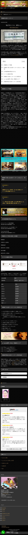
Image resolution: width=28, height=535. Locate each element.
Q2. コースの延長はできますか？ (8, 348)
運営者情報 (4, 526)
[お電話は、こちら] (3, 532)
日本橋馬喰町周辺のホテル (10, 71)
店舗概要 (3, 509)
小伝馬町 (17, 360)
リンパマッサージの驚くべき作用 (8, 460)
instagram (3, 518)
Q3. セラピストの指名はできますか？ (9, 349)
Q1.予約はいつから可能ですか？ (8, 347)
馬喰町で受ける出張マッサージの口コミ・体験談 (14, 68)
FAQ (2, 468)
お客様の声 (4, 465)
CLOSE (23, 61)
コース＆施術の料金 (8, 74)
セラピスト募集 (4, 457)
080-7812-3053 (5, 493)
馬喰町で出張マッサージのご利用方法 (12, 76)
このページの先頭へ (15, 532)
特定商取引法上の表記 (6, 513)
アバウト (3, 511)
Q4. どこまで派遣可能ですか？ (8, 351)
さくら (5, 398)
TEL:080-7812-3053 (5, 527)
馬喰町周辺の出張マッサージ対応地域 (12, 81)
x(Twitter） (4, 520)
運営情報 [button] (5, 377)
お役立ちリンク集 (5, 463)
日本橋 (13, 361)
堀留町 (13, 364)
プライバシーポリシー (6, 515)
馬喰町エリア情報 (8, 65)
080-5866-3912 (14, 27)
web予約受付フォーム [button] (7, 373)
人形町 (12, 363)
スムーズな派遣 (15, 54)
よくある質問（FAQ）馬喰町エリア (12, 79)
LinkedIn (3, 516)
